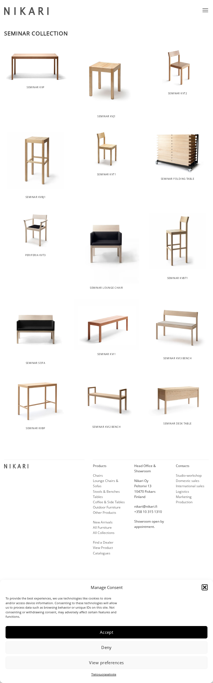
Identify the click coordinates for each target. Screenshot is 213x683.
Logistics (182, 491)
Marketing (184, 496)
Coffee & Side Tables (109, 502)
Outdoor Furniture (107, 507)
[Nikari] (26, 11)
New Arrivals (103, 522)
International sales (190, 486)
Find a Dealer (103, 542)
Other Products (104, 512)
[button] (204, 587)
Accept (106, 632)
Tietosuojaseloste (103, 674)
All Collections (104, 532)
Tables (98, 496)
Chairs (98, 475)
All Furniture (102, 527)
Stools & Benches (106, 491)
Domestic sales (187, 480)
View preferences (106, 662)
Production (184, 502)
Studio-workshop (189, 475)
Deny (106, 647)
